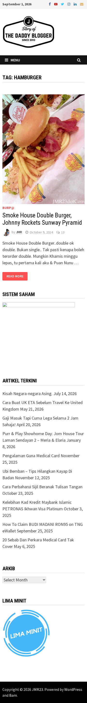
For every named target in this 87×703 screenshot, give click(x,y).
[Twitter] (63, 4)
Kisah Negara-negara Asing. (27, 393)
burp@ (8, 208)
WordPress (73, 689)
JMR (19, 232)
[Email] (82, 4)
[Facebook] (50, 4)
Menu (15, 60)
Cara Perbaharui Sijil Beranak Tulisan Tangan (42, 486)
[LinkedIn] (75, 4)
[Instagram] (69, 4)
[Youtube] (56, 4)
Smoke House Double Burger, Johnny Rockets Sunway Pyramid (42, 219)
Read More (15, 276)
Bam (13, 695)
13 (63, 232)
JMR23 (37, 689)
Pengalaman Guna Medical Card (31, 455)
